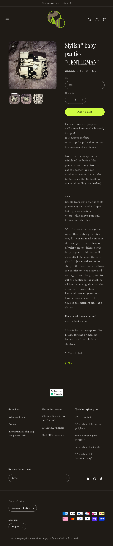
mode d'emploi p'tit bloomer (86, 438)
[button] (7, 19)
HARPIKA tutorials (53, 435)
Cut (67, 78)
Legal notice (74, 538)
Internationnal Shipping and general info (22, 434)
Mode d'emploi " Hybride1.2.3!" (84, 456)
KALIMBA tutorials (53, 428)
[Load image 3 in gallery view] (38, 99)
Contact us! (15, 424)
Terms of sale (58, 538)
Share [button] (71, 363)
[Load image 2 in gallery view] (26, 99)
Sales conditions (17, 417)
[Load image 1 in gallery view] (14, 99)
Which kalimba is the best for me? (53, 418)
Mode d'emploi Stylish (87, 447)
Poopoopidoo (23, 539)
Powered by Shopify (39, 539)
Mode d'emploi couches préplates (88, 426)
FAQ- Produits (83, 417)
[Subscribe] (65, 478)
